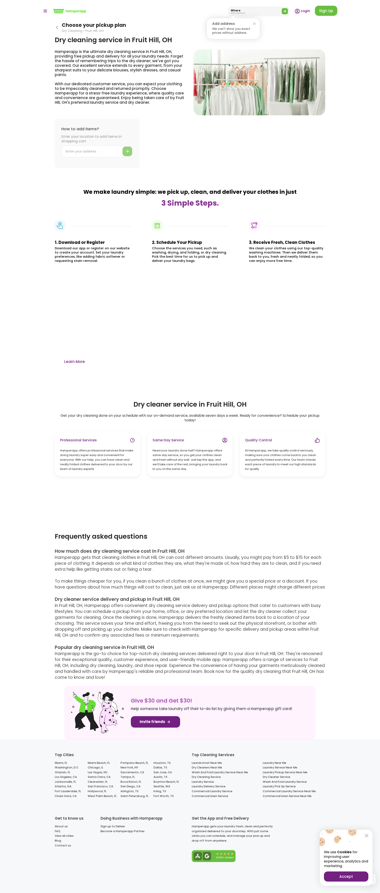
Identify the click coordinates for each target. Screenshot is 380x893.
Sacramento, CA (132, 772)
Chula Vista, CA (66, 796)
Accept (346, 876)
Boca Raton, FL (131, 782)
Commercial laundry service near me (289, 791)
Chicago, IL (95, 767)
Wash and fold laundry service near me (220, 772)
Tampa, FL (128, 777)
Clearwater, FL (98, 782)
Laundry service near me (280, 767)
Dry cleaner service (276, 777)
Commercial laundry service (212, 791)
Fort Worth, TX (163, 796)
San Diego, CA (131, 786)
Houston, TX (162, 763)
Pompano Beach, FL (134, 763)
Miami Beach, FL (99, 763)
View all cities (64, 836)
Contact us (63, 845)
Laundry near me (274, 763)
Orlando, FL (62, 772)
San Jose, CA (162, 772)
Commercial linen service (210, 796)
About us (61, 826)
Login (305, 10)
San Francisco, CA (100, 786)
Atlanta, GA (63, 786)
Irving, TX (159, 791)
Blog (58, 840)
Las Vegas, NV (98, 772)
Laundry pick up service (279, 786)
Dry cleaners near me (207, 767)
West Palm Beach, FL (102, 796)
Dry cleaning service (206, 777)
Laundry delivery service (209, 786)
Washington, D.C (67, 767)
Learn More (74, 361)
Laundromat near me (207, 763)
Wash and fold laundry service (285, 782)
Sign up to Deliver (112, 826)
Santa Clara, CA (99, 777)
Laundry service (203, 782)
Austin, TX (160, 777)
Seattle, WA (161, 786)
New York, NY (129, 767)
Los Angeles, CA (66, 777)
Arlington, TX (130, 791)
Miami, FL (61, 763)
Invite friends (153, 721)
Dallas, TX (160, 767)
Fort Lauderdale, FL (68, 791)
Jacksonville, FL (65, 782)
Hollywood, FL (97, 791)
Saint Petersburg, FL (134, 796)
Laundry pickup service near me (285, 772)
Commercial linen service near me (287, 796)
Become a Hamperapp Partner (122, 831)
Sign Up (326, 10)
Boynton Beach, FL (166, 782)
